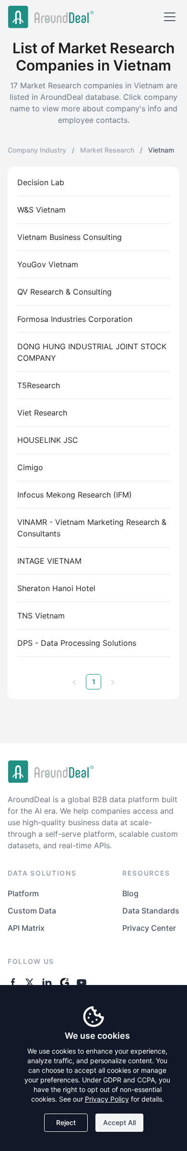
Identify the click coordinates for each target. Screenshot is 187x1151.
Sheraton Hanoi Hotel (56, 588)
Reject (66, 1122)
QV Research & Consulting (64, 292)
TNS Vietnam (41, 615)
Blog (130, 893)
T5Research (38, 385)
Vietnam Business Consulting (69, 237)
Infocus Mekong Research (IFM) (74, 494)
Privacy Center (149, 928)
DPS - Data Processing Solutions (76, 643)
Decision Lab (40, 182)
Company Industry (37, 150)
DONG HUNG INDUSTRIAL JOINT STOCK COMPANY (91, 352)
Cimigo (30, 467)
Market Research (107, 150)
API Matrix (26, 928)
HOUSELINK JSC (47, 440)
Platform (23, 893)
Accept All (119, 1122)
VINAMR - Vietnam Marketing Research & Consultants (91, 527)
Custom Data (32, 910)
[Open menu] (169, 16)
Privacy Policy (107, 1099)
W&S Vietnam (41, 209)
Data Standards (150, 910)
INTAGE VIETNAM (49, 561)
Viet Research (42, 412)
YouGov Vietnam (47, 264)
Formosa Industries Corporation (74, 319)
